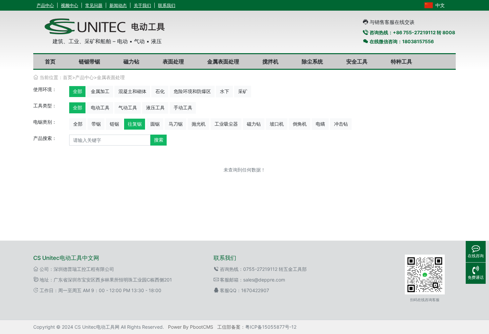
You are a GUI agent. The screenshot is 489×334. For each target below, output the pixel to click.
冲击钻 (341, 124)
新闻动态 (118, 5)
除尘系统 (312, 61)
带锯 (96, 124)
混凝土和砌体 (132, 91)
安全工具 (357, 61)
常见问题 (93, 5)
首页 (50, 61)
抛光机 (199, 124)
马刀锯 (176, 124)
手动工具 (183, 107)
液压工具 (155, 107)
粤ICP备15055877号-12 (270, 327)
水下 (224, 91)
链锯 (114, 124)
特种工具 (401, 61)
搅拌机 (270, 61)
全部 (77, 91)
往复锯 (135, 124)
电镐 (320, 124)
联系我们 (166, 5)
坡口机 (277, 124)
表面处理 (173, 61)
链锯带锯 (89, 61)
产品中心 (45, 5)
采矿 (242, 91)
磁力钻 (131, 61)
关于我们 (142, 5)
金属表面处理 (223, 61)
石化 (160, 91)
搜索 (158, 140)
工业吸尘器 (226, 124)
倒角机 (300, 124)
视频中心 (69, 5)
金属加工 (100, 91)
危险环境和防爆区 (192, 91)
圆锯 (155, 124)
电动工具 (100, 107)
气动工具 (127, 107)
